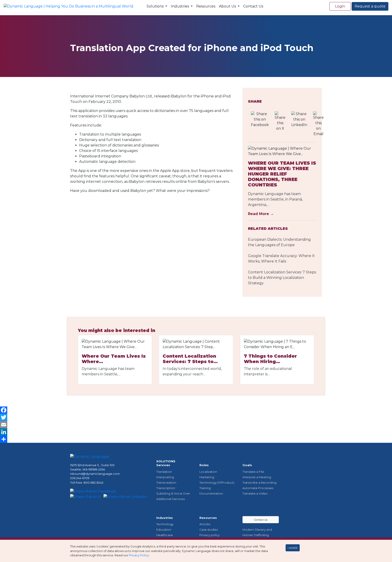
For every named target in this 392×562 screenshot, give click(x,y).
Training (205, 488)
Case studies (208, 529)
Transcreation (166, 482)
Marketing (206, 477)
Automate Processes (258, 488)
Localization (208, 471)
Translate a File (253, 471)
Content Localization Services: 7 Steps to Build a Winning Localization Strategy (282, 277)
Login (340, 6)
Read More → (261, 214)
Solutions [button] (155, 6)
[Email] (196, 424)
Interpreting (165, 477)
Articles (204, 524)
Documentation (211, 493)
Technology (165, 524)
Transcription (165, 488)
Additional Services (170, 499)
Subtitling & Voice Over (173, 493)
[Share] (196, 439)
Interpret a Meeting (257, 477)
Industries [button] (180, 6)
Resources (205, 6)
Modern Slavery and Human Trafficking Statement (257, 535)
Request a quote (370, 6)
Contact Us (253, 6)
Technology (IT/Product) (216, 482)
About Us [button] (228, 6)
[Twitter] (196, 417)
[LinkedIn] (196, 432)
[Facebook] (196, 410)
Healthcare (164, 535)
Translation (164, 471)
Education (163, 529)
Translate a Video (255, 493)
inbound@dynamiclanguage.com (95, 473)
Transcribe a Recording (260, 482)
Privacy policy (209, 535)
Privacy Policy (139, 555)
